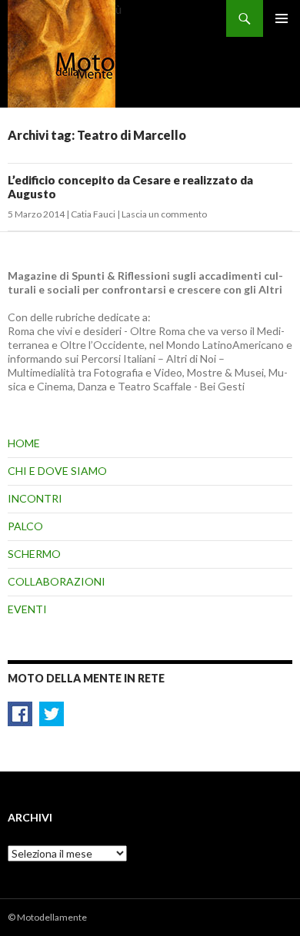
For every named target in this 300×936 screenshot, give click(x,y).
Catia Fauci (93, 214)
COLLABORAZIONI (56, 581)
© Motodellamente (47, 917)
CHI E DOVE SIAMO (57, 470)
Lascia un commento (164, 214)
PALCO (25, 526)
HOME (24, 443)
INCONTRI (35, 498)
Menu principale (281, 18)
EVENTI (27, 609)
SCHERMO (34, 553)
